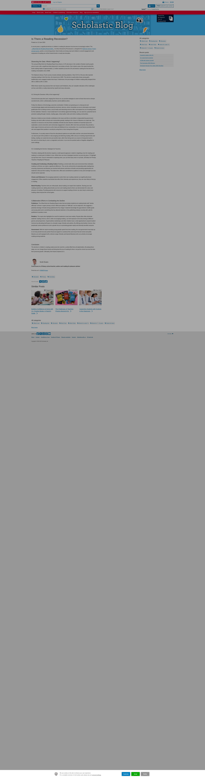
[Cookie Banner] (102, 774)
